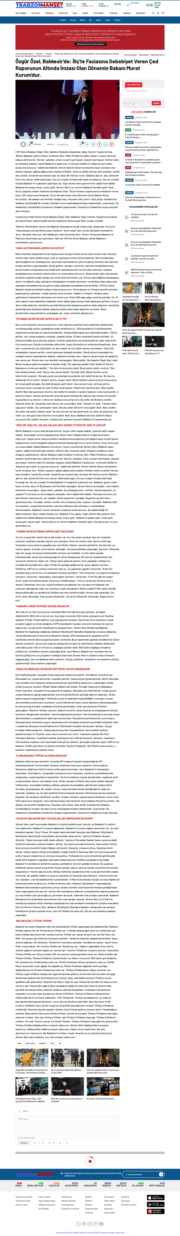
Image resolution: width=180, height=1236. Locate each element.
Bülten (82, 20)
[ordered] (49, 1140)
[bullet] (53, 1140)
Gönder (24, 1140)
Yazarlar (127, 13)
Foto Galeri (99, 13)
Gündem (49, 13)
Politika (117, 20)
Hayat (107, 20)
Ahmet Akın (30, 1041)
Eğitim (98, 20)
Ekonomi (63, 13)
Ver (60, 1041)
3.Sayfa (63, 20)
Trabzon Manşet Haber (24, 54)
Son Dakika (20, 13)
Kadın (85, 13)
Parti (52, 1041)
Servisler (35, 13)
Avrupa (73, 20)
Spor (75, 13)
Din (90, 20)
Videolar (113, 13)
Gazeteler (140, 13)
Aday (19, 1041)
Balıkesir (42, 1041)
